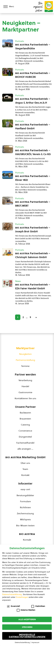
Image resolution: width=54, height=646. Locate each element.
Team (25, 469)
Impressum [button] (35, 642)
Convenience (25, 430)
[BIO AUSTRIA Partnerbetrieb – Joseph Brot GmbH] (7, 226)
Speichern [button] (27, 627)
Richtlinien (25, 507)
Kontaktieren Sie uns (25, 398)
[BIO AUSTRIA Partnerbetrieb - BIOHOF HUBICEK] (7, 72)
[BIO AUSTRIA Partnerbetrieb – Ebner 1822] (7, 175)
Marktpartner (25, 348)
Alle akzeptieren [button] (27, 619)
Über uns (25, 463)
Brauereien (25, 418)
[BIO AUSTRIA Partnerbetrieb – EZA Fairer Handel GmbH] (7, 283)
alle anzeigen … (25, 448)
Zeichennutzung (25, 513)
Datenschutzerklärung (12, 594)
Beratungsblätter (25, 495)
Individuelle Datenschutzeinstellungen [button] (27, 636)
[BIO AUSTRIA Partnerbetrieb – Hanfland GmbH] (7, 123)
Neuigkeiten (25, 353)
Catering (25, 424)
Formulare (25, 501)
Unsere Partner (25, 407)
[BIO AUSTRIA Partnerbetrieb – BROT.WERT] (7, 201)
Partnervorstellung (25, 359)
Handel (25, 386)
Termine (25, 366)
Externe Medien (28, 610)
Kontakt (25, 475)
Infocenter (25, 483)
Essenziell (15, 606)
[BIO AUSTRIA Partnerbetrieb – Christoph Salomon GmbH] (7, 252)
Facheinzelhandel (25, 442)
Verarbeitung (25, 380)
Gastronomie (25, 392)
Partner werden (25, 374)
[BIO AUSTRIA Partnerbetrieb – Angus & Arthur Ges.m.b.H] (7, 98)
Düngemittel (25, 436)
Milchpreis (25, 519)
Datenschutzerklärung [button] (22, 642)
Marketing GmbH (25, 457)
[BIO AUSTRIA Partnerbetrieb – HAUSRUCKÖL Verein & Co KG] (7, 149)
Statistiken (40, 606)
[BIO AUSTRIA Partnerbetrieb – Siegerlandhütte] (7, 43)
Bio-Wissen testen (25, 525)
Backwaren (25, 412)
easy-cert (25, 489)
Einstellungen (22, 597)
